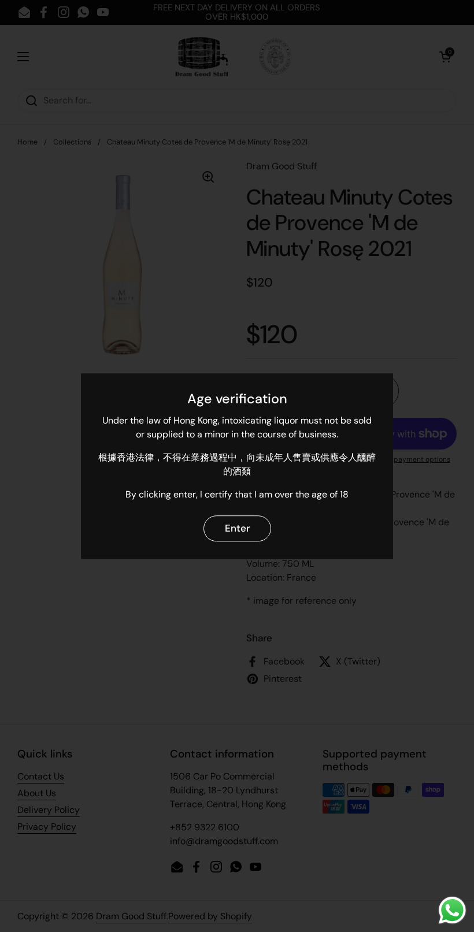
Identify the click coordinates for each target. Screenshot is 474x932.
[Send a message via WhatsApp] (452, 910)
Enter (237, 528)
